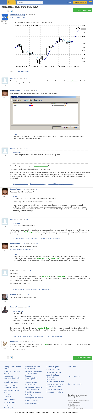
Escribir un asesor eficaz (41, 336)
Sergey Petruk (15, 341)
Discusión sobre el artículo (38, 184)
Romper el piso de (32, 238)
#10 (33, 341)
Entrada (68, 2)
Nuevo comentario (84, 10)
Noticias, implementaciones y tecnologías (32, 378)
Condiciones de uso (53, 372)
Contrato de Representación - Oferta (55, 381)
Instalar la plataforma (32, 400)
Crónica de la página (53, 369)
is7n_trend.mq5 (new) (18, 17)
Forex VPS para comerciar (9, 396)
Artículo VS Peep (18, 289)
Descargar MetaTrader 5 (34, 398)
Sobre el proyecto (52, 367)
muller (12, 78)
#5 (27, 219)
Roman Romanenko (22, 71)
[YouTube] (80, 392)
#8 (28, 294)
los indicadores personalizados (31, 232)
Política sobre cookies (54, 389)
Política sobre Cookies (69, 412)
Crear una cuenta (80, 2)
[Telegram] (73, 392)
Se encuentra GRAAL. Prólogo (22, 336)
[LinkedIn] (83, 392)
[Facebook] (69, 392)
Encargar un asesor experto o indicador (11, 382)
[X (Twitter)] (76, 392)
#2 (37, 90)
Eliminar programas (32, 403)
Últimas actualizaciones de (33, 372)
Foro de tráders (9, 399)
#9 (29, 307)
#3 (27, 148)
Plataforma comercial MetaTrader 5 (32, 367)
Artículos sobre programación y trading (12, 377)
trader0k (13, 294)
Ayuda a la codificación (20, 184)
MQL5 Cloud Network (33, 392)
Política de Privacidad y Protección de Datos (54, 385)
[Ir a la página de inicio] (1, 11)
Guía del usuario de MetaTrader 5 (32, 383)
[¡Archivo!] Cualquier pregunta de (50, 238)
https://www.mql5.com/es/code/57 (22, 249)
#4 (37, 189)
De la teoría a (46, 289)
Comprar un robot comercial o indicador (11, 386)
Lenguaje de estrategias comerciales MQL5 (34, 388)
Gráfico (6, 405)
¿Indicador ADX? (56, 336)
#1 (27, 78)
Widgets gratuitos (10, 408)
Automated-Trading (17, 15)
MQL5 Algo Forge (31, 395)
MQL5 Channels (74, 377)
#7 (31, 270)
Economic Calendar (75, 384)
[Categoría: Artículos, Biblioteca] (4, 11)
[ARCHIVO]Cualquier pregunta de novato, (61, 184)
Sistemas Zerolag (18, 238)
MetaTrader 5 (73, 367)
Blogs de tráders (10, 402)
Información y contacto (54, 392)
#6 (37, 243)
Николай (13, 307)
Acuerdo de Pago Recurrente (52, 376)
